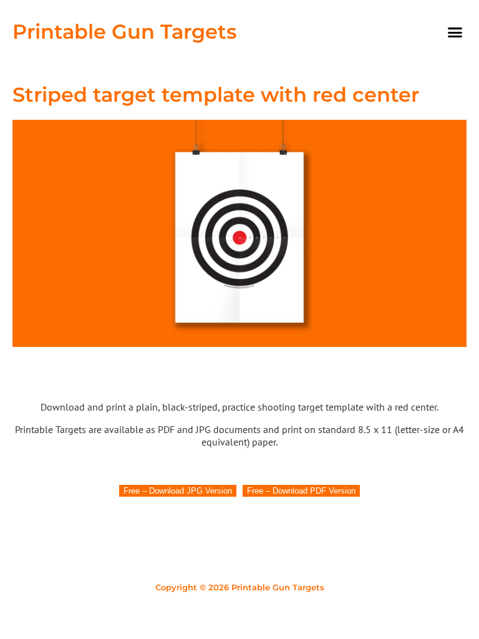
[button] (455, 32)
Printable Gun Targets (124, 31)
